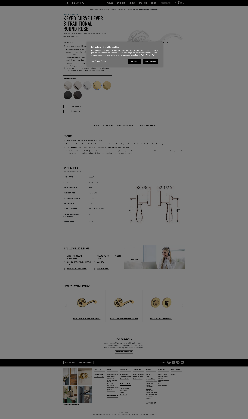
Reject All (134, 61)
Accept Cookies (150, 61)
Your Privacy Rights (98, 61)
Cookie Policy (140, 55)
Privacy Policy (151, 55)
